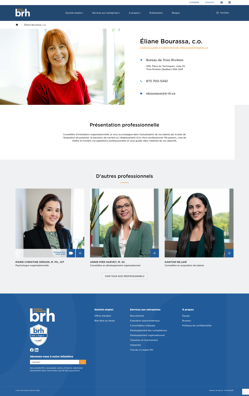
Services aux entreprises (105, 13)
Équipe (186, 316)
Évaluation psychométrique (145, 320)
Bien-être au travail (104, 320)
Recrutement (137, 316)
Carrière (194, 2)
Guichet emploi (73, 13)
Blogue (176, 13)
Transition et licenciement (144, 340)
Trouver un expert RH (141, 350)
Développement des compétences (148, 330)
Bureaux (186, 320)
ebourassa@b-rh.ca (160, 93)
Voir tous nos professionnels (124, 276)
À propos (134, 13)
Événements (156, 13)
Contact (210, 2)
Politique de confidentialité (196, 325)
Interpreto (135, 345)
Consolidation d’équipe (142, 325)
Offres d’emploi (102, 316)
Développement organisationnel (147, 335)
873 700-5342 (157, 81)
